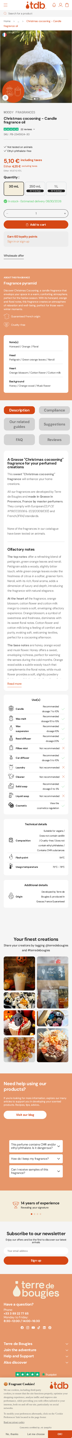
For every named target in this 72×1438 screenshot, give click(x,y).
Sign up (36, 1260)
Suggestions (54, 424)
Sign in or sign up (18, 241)
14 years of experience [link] (40, 1203)
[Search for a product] (5, 13)
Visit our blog (25, 1115)
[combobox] (36, 13)
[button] (5, 5)
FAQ (19, 439)
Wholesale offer (14, 256)
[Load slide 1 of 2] (34, 99)
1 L (56, 188)
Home (7, 21)
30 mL (14, 186)
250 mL (35, 188)
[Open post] (19, 973)
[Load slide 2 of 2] (37, 99)
